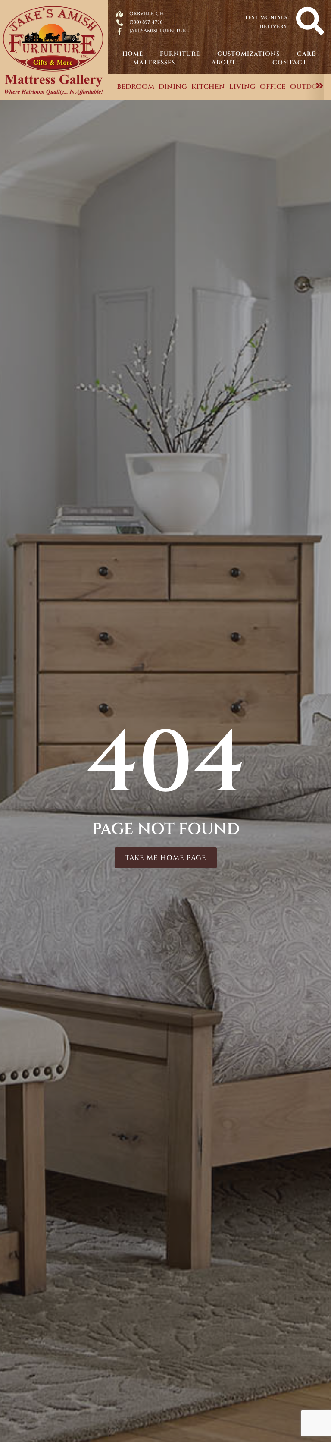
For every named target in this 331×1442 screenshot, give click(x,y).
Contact (289, 62)
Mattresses (154, 62)
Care (306, 54)
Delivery (273, 26)
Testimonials (266, 17)
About (224, 62)
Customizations (248, 54)
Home (132, 54)
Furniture (180, 54)
